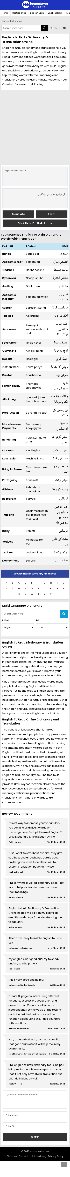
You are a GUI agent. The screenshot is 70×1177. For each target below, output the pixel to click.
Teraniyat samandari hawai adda (37, 329)
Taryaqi (30, 499)
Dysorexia (9, 278)
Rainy (6, 531)
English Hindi (55, 13)
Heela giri (32, 359)
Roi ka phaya (34, 367)
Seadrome (9, 329)
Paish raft (32, 480)
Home (5, 13)
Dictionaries (19, 13)
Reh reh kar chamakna (33, 489)
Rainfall (7, 375)
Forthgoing (9, 480)
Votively (7, 542)
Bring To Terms (12, 469)
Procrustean (10, 413)
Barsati (30, 531)
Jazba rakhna (34, 552)
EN (55, 28)
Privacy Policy (55, 1156)
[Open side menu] (2, 4)
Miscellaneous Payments (11, 426)
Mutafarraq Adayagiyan (33, 426)
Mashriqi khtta (35, 458)
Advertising (40, 1156)
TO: (38, 620)
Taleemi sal (33, 262)
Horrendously (11, 386)
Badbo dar (32, 254)
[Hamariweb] (35, 5)
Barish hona (33, 375)
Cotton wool (10, 367)
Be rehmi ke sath (36, 413)
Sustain (7, 308)
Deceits (7, 359)
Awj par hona (34, 351)
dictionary (33, 70)
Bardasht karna (36, 308)
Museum (8, 450)
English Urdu (37, 13)
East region (9, 458)
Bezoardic (9, 499)
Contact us (25, 1156)
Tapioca (7, 316)
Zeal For (7, 552)
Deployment (10, 560)
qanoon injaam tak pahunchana (36, 399)
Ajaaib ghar (33, 450)
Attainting (9, 399)
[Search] (44, 28)
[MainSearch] (64, 614)
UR (64, 28)
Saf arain (31, 560)
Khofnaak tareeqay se (33, 386)
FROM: (5, 620)
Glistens (7, 489)
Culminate (9, 351)
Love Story (9, 343)
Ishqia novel (33, 343)
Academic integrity (9, 297)
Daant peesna (35, 270)
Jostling (7, 286)
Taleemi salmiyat (37, 297)
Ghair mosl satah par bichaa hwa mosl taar (37, 515)
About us (12, 1156)
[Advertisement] (35, 127)
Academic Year (12, 262)
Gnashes (8, 270)
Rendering (9, 439)
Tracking (8, 515)
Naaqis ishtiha (34, 278)
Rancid (6, 254)
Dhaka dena (33, 286)
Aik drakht (32, 316)
